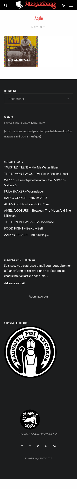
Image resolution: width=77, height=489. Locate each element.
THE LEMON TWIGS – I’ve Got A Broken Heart (36, 173)
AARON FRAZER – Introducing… (26, 234)
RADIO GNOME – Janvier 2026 (25, 198)
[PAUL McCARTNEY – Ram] (21, 51)
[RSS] (38, 446)
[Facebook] (22, 446)
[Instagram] (30, 446)
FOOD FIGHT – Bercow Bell (23, 228)
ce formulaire (36, 123)
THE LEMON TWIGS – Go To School (29, 222)
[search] (68, 99)
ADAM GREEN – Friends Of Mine (26, 204)
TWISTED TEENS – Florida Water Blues (31, 167)
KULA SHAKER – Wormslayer (24, 191)
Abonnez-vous (38, 296)
